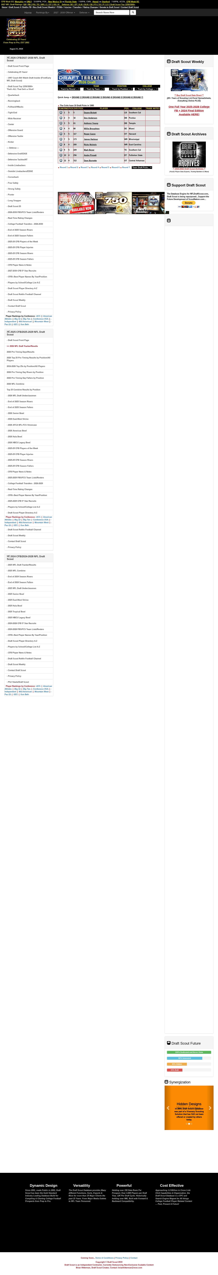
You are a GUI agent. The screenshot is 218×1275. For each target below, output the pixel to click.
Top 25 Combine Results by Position (23, 390)
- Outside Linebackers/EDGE (20, 171)
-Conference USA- (41, 319)
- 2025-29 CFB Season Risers (20, 253)
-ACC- (38, 316)
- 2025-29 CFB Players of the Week (22, 241)
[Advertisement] (125, 34)
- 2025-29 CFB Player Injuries (20, 247)
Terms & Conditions (104, 1258)
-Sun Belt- (24, 324)
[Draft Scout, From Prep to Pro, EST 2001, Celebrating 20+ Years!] (16, 27)
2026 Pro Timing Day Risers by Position (25, 372)
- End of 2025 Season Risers (20, 230)
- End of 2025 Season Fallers (20, 236)
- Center (10, 124)
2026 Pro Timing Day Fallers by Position (25, 378)
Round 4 (95, 167)
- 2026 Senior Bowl (15, 413)
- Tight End (12, 113)
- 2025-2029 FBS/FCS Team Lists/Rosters (25, 478)
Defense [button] (83, 12)
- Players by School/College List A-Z (23, 283)
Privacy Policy (122, 1258)
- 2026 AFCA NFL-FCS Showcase (22, 425)
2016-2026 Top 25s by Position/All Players (26, 366)
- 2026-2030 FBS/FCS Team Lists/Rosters (25, 212)
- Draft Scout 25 (14, 206)
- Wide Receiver (14, 118)
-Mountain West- (41, 321)
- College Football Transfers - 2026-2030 (25, 224)
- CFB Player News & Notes (19, 265)
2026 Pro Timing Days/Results (20, 352)
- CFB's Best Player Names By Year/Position (27, 277)
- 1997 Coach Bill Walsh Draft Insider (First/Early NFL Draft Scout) (29, 79)
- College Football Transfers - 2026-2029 (25, 483)
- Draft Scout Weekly (16, 300)
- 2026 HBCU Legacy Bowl (18, 442)
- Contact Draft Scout (16, 306)
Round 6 (116, 167)
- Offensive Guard (15, 130)
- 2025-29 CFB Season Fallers (20, 259)
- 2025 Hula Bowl (14, 606)
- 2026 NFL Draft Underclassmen (21, 395)
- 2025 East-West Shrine (17, 600)
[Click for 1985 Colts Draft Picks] (60, 112)
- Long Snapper (14, 200)
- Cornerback (13, 177)
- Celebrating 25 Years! (17, 72)
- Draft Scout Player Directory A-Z (22, 288)
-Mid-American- (25, 321)
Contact (133, 1258)
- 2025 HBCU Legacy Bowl (18, 617)
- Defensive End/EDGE (17, 154)
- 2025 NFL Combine (16, 571)
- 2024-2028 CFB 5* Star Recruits (21, 623)
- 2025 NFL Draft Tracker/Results (21, 565)
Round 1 (64, 167)
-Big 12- (17, 319)
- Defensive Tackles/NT (17, 159)
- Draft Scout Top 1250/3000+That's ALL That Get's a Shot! (20, 87)
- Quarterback (13, 95)
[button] (168, 1108)
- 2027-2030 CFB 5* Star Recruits (21, 271)
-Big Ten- (27, 319)
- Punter (10, 195)
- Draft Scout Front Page (18, 66)
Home (28, 12)
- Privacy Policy (14, 312)
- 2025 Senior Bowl (15, 594)
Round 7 (126, 167)
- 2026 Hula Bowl (14, 437)
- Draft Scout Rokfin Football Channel (24, 294)
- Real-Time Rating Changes (19, 218)
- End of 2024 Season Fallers (20, 582)
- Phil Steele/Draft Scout (18, 682)
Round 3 (84, 167)
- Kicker (10, 142)
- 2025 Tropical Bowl (16, 612)
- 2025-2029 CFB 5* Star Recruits (21, 501)
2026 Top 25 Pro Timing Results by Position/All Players (28, 359)
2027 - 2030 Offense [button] (64, 12)
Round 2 (74, 167)
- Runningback (13, 101)
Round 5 (105, 167)
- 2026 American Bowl (17, 431)
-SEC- (15, 324)
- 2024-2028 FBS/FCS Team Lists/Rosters (25, 629)
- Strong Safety (13, 189)
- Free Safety (12, 183)
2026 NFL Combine (15, 384)
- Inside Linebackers (16, 165)
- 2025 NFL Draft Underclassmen (21, 588)
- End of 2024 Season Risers (20, 576)
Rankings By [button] (42, 12)
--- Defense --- (13, 148)
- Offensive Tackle (15, 136)
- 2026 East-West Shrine (17, 419)
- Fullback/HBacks (15, 107)
